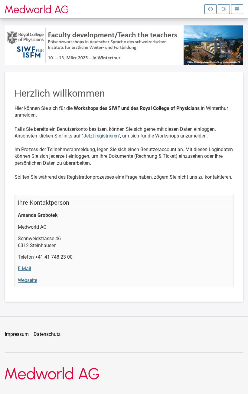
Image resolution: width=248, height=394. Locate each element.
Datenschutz (47, 334)
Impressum (17, 334)
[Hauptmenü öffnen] (237, 9)
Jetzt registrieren (101, 136)
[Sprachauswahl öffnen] (224, 9)
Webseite (27, 280)
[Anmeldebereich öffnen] (210, 9)
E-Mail (24, 268)
